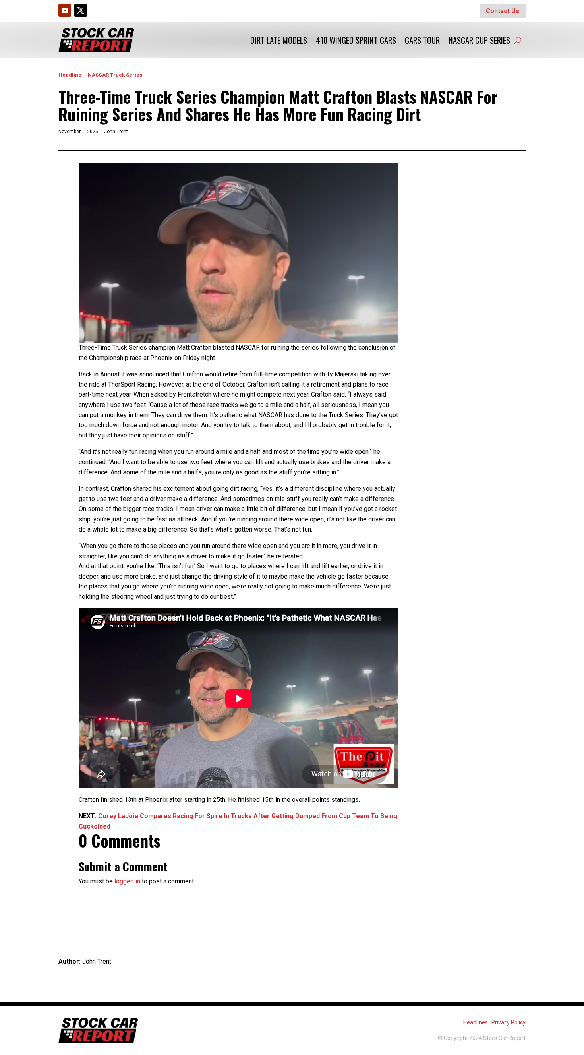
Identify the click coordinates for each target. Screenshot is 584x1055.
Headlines (475, 1022)
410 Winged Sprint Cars (356, 40)
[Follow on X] (80, 10)
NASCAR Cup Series (479, 40)
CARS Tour (422, 40)
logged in (127, 881)
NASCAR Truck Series (115, 75)
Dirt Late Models (278, 40)
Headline (69, 75)
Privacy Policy (508, 1022)
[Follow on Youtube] (64, 10)
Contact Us (502, 11)
